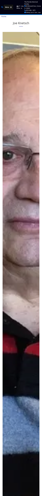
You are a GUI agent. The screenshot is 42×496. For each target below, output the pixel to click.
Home (3, 16)
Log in (22, 7)
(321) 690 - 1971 (31, 10)
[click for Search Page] (2, 7)
